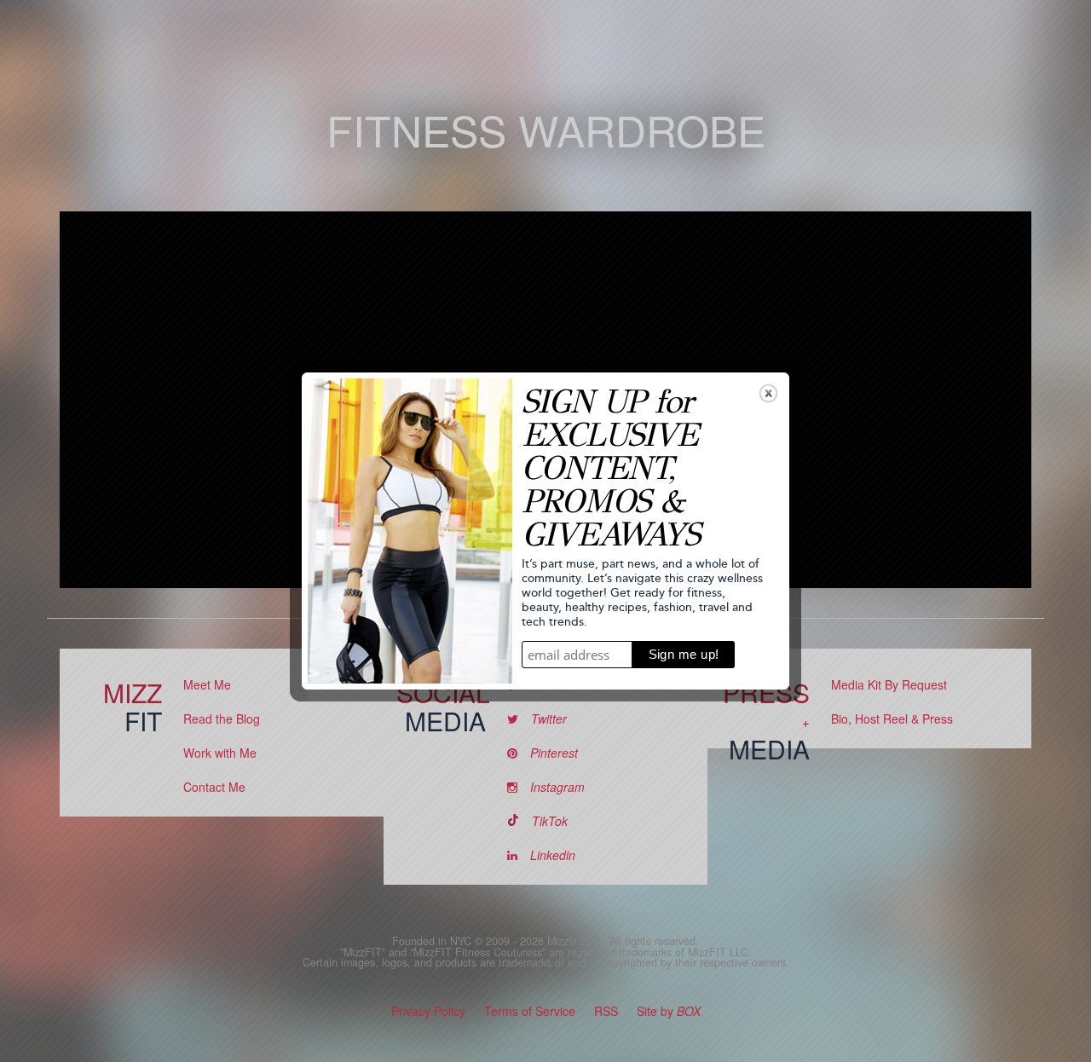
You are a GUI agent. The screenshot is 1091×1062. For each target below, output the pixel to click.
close (768, 393)
